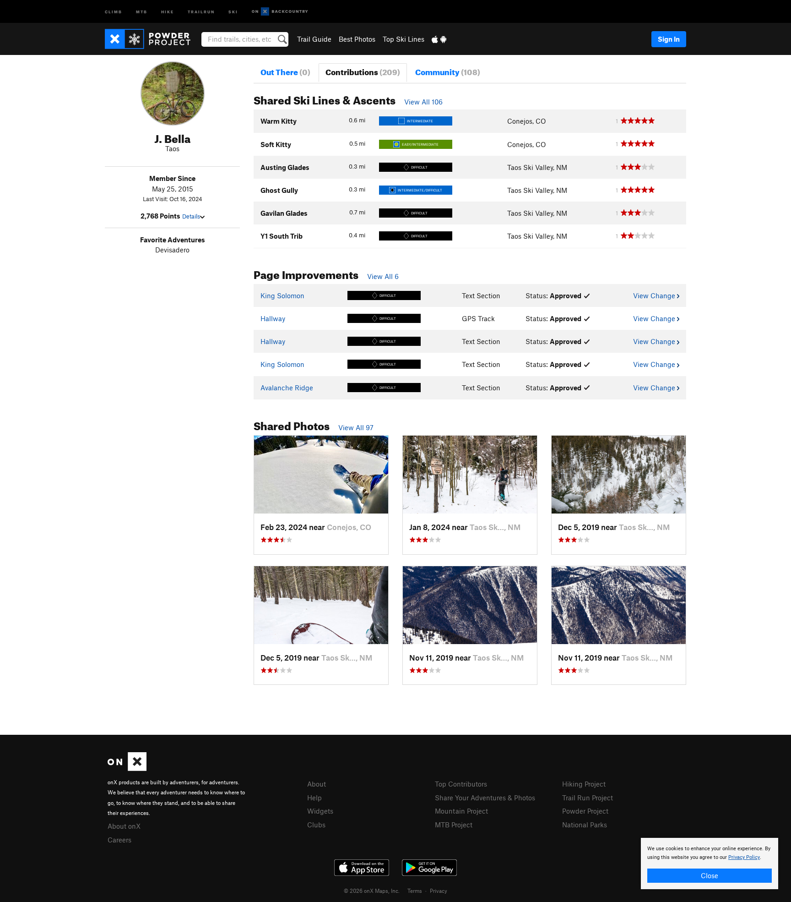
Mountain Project (461, 811)
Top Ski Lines (403, 39)
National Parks (584, 824)
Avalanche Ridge (286, 387)
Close (709, 875)
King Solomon (282, 295)
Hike (167, 11)
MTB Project (453, 824)
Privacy (438, 890)
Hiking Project (584, 784)
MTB (141, 11)
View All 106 (423, 102)
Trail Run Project (587, 797)
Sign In (669, 39)
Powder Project (585, 811)
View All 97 (356, 427)
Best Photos (357, 39)
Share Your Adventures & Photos (485, 797)
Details (191, 216)
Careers (119, 840)
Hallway (272, 318)
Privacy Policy (744, 857)
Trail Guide (314, 39)
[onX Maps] (127, 768)
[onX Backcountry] (280, 11)
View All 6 (383, 276)
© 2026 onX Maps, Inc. (372, 890)
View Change (655, 295)
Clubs (316, 824)
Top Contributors (461, 784)
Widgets (320, 811)
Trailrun (201, 11)
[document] (709, 863)
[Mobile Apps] (439, 39)
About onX (124, 826)
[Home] (152, 39)
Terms (414, 890)
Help (314, 797)
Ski (233, 11)
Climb (113, 11)
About (316, 784)
